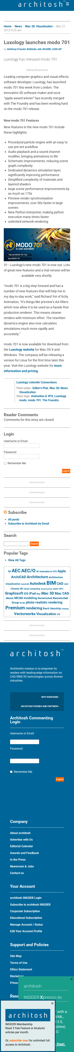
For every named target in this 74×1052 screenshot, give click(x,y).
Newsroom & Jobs (22, 866)
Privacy (15, 983)
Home (7, 26)
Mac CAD (62, 593)
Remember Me (17, 463)
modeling (30, 598)
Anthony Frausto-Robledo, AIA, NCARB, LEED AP (34, 49)
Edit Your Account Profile (26, 931)
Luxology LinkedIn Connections (36, 382)
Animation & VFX (42, 396)
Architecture (37, 577)
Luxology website (21, 349)
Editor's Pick (40, 388)
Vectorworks (25, 614)
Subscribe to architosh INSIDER (30, 904)
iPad (32, 593)
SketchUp (55, 608)
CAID (66, 584)
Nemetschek (45, 598)
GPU (61, 589)
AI (37, 571)
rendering (34, 608)
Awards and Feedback (24, 853)
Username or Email (16, 441)
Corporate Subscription (25, 911)
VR (58, 614)
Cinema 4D (17, 588)
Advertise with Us (21, 839)
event (55, 589)
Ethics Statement (21, 969)
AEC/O (28, 570)
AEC (16, 570)
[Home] (42, 5)
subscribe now (18, 1040)
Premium (15, 607)
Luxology (60, 396)
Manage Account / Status (26, 924)
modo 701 (34, 400)
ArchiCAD (18, 577)
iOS (26, 593)
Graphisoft (14, 593)
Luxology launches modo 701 (37, 42)
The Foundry (50, 400)
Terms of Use (18, 963)
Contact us (17, 873)
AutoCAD (25, 584)
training (65, 608)
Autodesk (38, 583)
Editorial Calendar (21, 846)
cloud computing (32, 589)
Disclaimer (17, 976)
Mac (38, 594)
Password (10, 452)
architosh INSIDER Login (25, 898)
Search (34, 543)
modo (23, 400)
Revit (46, 608)
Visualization (44, 26)
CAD (60, 584)
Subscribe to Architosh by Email (28, 523)
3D (9, 571)
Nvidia (22, 603)
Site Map (16, 956)
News (18, 26)
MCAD (18, 598)
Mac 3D (30, 26)
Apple (61, 571)
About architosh (20, 833)
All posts (13, 519)
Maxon (10, 598)
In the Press (18, 859)
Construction (46, 589)
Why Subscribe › (50, 697)
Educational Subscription (26, 918)
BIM (51, 583)
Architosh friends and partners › (40, 706)
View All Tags (17, 560)
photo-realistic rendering (44, 602)
